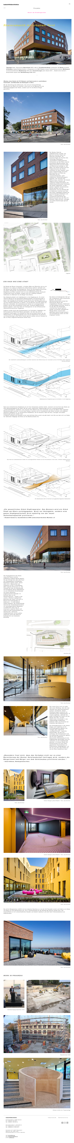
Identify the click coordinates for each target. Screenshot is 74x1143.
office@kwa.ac (11, 1135)
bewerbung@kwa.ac (13, 1136)
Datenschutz (63, 1117)
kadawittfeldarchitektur (11, 1117)
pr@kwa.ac (11, 1137)
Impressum (52, 1117)
